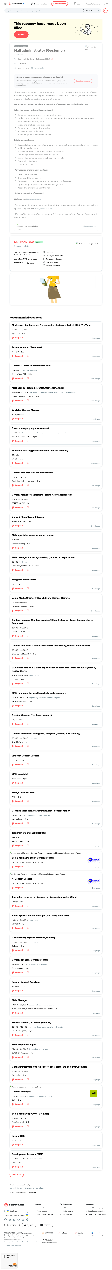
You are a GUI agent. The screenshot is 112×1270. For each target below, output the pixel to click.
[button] (12, 1225)
